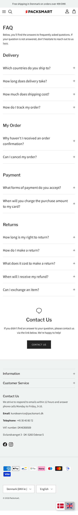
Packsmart (14, 498)
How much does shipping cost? (26, 94)
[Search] (12, 12)
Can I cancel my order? (20, 156)
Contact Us (39, 344)
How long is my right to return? (26, 237)
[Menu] (4, 12)
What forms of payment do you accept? (32, 187)
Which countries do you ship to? (26, 68)
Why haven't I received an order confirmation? (26, 141)
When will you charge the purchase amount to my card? (35, 203)
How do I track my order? (21, 107)
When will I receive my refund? (25, 276)
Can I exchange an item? (21, 289)
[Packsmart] (39, 12)
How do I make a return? (21, 250)
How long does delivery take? (25, 81)
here (5, 43)
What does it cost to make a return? (29, 263)
